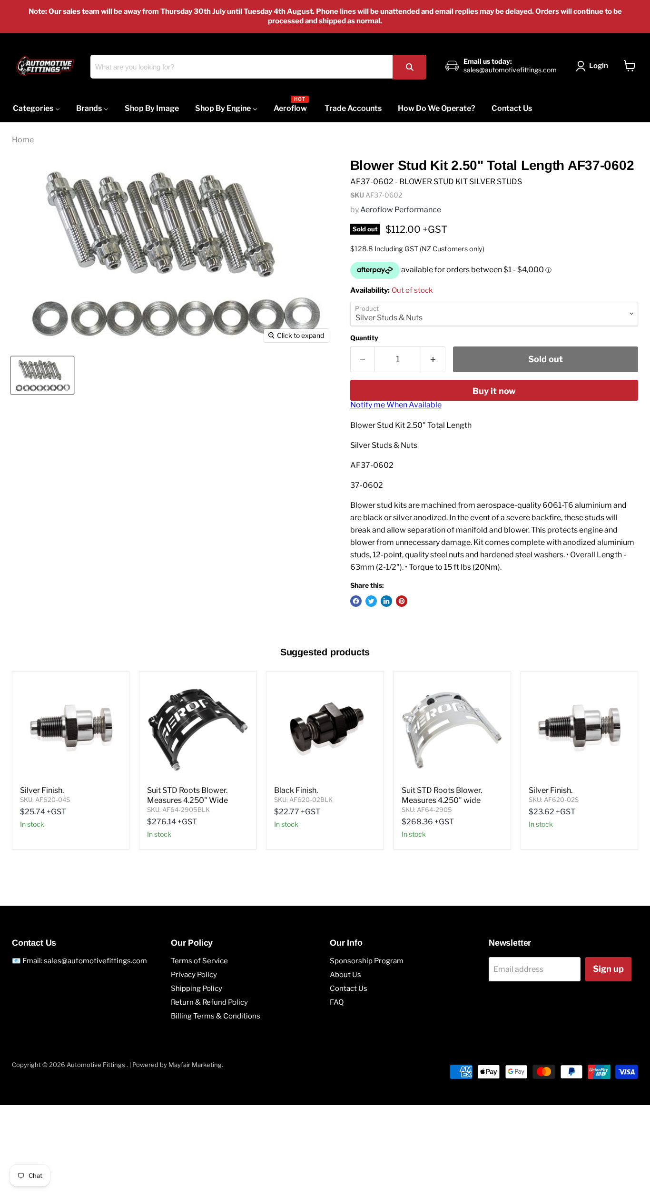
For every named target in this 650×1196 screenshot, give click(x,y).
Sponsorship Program (367, 961)
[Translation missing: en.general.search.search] (409, 67)
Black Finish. (296, 790)
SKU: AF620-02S (554, 799)
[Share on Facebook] (356, 601)
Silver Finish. (42, 790)
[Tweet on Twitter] (371, 601)
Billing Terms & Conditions (215, 1016)
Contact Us (348, 988)
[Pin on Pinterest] (401, 601)
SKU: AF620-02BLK (303, 799)
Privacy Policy (194, 974)
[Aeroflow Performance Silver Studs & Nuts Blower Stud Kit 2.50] (42, 375)
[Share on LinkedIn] (386, 601)
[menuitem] (36, 108)
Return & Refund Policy (209, 1002)
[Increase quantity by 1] (433, 359)
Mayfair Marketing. (195, 1064)
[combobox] (258, 67)
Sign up (608, 969)
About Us (345, 974)
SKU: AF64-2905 (427, 809)
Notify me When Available (396, 404)
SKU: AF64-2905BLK (178, 809)
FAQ (337, 1002)
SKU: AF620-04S (45, 799)
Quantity (364, 338)
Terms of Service (199, 961)
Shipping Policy (196, 988)
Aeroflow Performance (400, 209)
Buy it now (494, 391)
